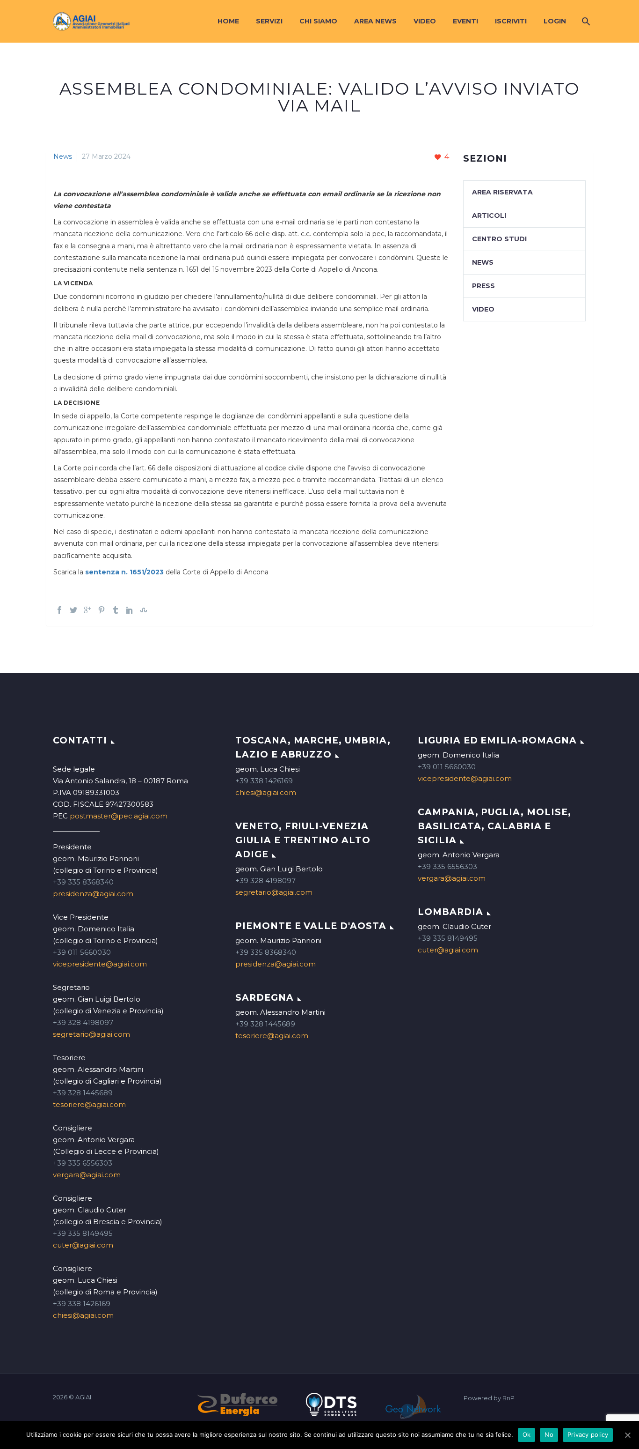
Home (228, 21)
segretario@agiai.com (91, 1034)
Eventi (465, 21)
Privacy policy (588, 1434)
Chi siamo (318, 21)
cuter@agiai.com (83, 1245)
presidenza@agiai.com (93, 893)
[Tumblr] (115, 610)
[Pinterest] (101, 610)
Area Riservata (502, 192)
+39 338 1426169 (81, 1303)
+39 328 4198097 (83, 1022)
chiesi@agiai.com (83, 1315)
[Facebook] (59, 610)
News (62, 156)
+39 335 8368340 (83, 881)
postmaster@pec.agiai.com (118, 815)
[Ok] (627, 1435)
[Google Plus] (87, 610)
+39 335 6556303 (82, 1163)
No (549, 1434)
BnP (508, 1398)
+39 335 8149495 (83, 1233)
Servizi (269, 21)
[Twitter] (73, 610)
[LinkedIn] (129, 610)
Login (555, 21)
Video (425, 21)
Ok (527, 1434)
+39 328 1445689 (83, 1092)
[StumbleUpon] (143, 610)
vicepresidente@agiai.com (100, 963)
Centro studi (499, 239)
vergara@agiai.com (87, 1174)
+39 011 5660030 (82, 952)
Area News (375, 21)
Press (483, 286)
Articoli (489, 215)
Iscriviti (511, 21)
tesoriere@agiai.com (89, 1104)
